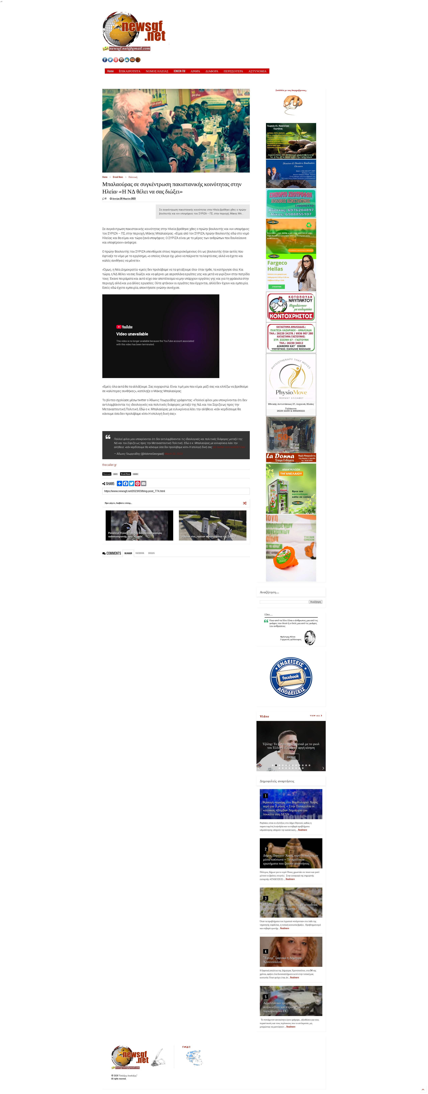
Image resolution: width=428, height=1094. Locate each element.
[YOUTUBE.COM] (116, 61)
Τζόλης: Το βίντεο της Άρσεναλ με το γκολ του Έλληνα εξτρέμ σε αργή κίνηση (290, 745)
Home (110, 71)
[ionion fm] (137, 61)
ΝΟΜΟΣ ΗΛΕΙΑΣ (157, 71)
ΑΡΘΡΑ (195, 71)
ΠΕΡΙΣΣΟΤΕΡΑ (233, 71)
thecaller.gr (109, 465)
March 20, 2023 (174, 453)
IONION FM (179, 71)
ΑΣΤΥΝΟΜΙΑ (257, 71)
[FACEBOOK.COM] (104, 61)
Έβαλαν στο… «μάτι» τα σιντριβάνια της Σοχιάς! (208, 536)
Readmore (291, 757)
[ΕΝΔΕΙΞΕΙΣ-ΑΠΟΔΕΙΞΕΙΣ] (132, 61)
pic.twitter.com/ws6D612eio (229, 447)
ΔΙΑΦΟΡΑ (211, 71)
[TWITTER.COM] (110, 61)
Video (264, 716)
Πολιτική (133, 177)
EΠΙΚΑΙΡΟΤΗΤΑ (129, 71)
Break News (118, 177)
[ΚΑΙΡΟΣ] (126, 61)
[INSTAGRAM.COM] (121, 61)
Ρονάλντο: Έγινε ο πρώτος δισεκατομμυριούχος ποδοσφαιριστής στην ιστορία (135, 534)
